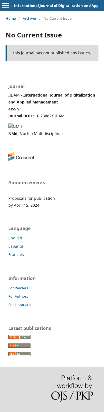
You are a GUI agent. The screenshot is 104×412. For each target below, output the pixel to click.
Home (11, 18)
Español (15, 246)
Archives (30, 18)
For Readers (18, 287)
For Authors (18, 296)
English (15, 238)
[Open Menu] (5, 5)
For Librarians (19, 304)
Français (16, 254)
